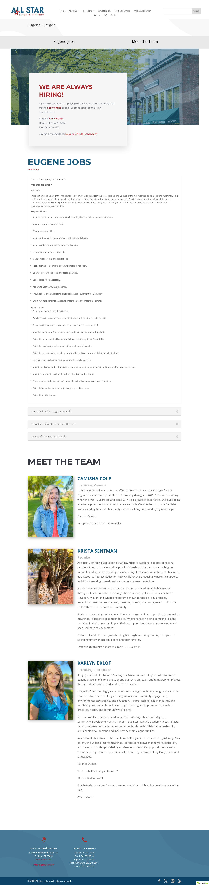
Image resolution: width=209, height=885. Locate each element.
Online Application (142, 11)
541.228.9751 (56, 118)
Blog (95, 15)
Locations (87, 11)
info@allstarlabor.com (43, 864)
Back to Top (33, 169)
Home (63, 11)
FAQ (105, 15)
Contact (114, 15)
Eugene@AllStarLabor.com (81, 134)
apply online (54, 107)
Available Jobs (104, 11)
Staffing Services (122, 11)
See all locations (43, 859)
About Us (73, 11)
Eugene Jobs (64, 41)
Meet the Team (145, 41)
